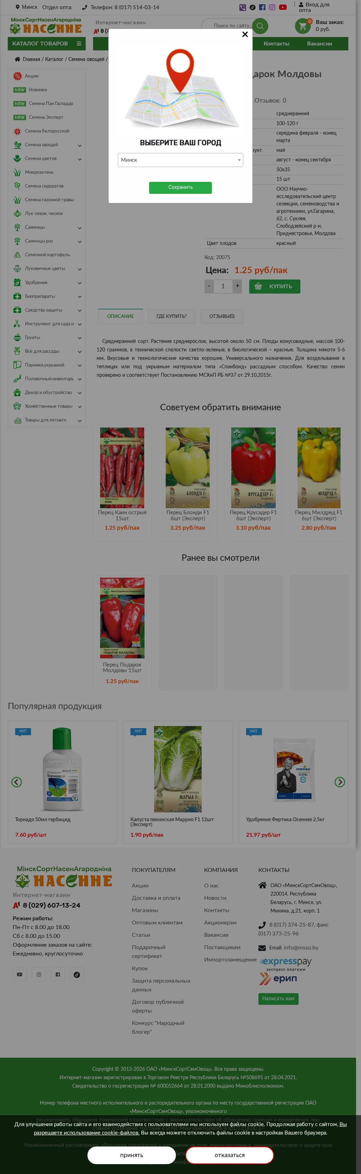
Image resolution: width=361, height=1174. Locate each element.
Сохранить (181, 187)
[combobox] (180, 160)
